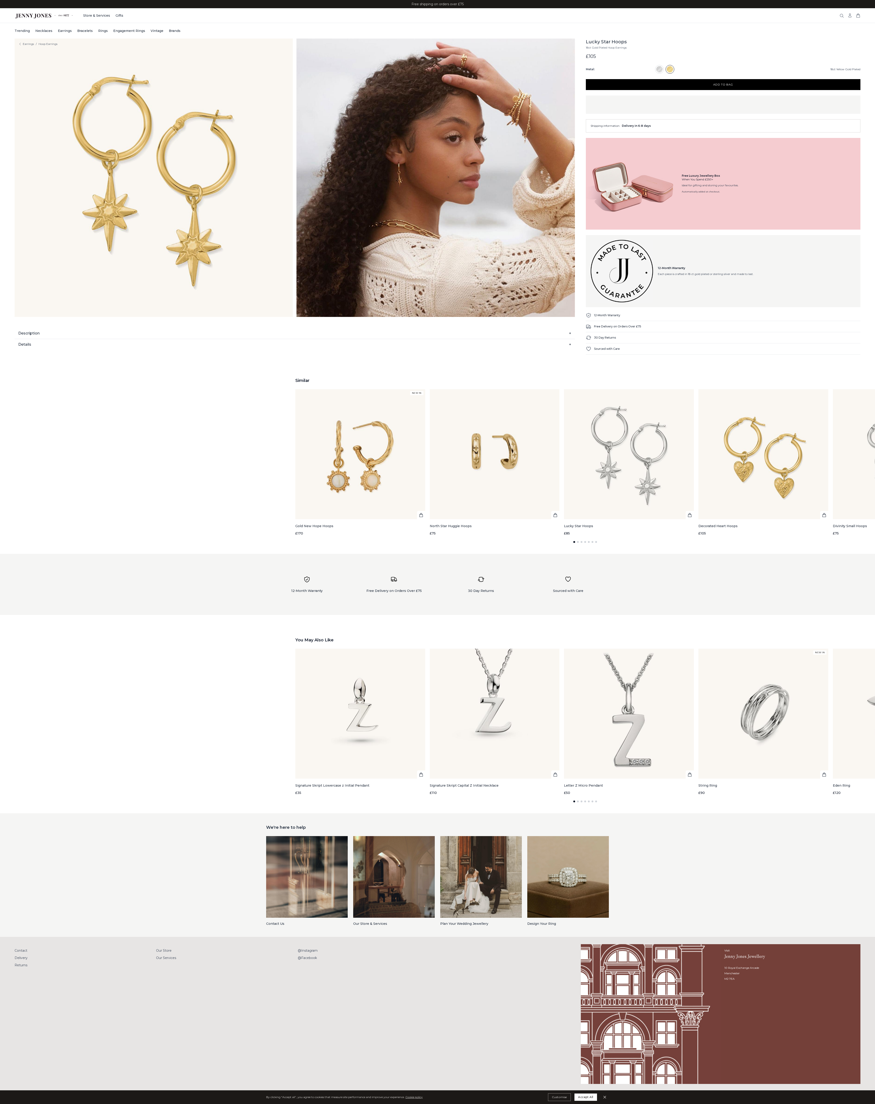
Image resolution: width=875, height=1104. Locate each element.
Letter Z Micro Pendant (583, 785)
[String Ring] (763, 722)
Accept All (585, 1097)
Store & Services (96, 15)
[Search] (841, 15)
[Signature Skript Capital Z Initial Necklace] (495, 722)
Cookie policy (414, 1097)
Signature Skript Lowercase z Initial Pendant (332, 785)
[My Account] (850, 15)
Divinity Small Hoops (850, 526)
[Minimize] (605, 1097)
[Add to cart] (421, 515)
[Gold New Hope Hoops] (360, 462)
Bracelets (85, 31)
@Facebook (307, 958)
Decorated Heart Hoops (718, 526)
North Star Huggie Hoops (451, 526)
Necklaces (43, 31)
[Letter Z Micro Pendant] (629, 722)
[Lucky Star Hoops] (629, 462)
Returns (21, 965)
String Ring (707, 785)
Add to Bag (723, 84)
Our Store (164, 951)
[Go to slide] (574, 542)
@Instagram (308, 951)
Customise (559, 1097)
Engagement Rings (129, 31)
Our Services (166, 958)
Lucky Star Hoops (578, 526)
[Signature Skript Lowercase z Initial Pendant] (360, 722)
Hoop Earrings (48, 44)
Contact (21, 951)
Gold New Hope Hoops (314, 526)
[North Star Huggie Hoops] (495, 462)
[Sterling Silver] (659, 69)
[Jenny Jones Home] (44, 15)
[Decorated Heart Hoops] (763, 462)
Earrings (65, 31)
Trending (22, 31)
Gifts (119, 15)
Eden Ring (841, 785)
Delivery (21, 958)
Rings (103, 31)
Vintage (157, 31)
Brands (174, 31)
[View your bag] (858, 15)
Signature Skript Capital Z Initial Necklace (464, 785)
